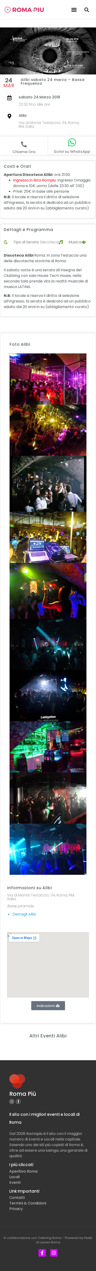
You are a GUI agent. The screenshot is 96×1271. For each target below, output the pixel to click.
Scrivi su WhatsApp (72, 151)
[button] (74, 9)
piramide (26, 906)
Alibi (23, 115)
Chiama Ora (23, 151)
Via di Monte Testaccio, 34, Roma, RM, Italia (49, 124)
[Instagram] (11, 1101)
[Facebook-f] (18, 1101)
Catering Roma (49, 1238)
